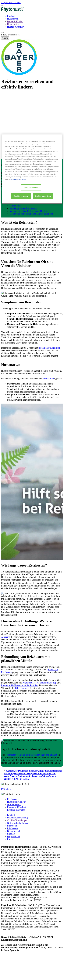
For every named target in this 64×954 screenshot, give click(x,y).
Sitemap (11, 833)
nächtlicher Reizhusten (49, 348)
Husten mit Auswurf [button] (16, 802)
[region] (32, 169)
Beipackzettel (13, 831)
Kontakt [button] (11, 815)
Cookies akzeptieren (43, 196)
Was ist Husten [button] (14, 804)
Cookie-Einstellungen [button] (17, 820)
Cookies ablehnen (21, 196)
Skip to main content (11, 2)
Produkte (11, 16)
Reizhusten (12, 799)
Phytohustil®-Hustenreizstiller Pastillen (19, 685)
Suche (4, 34)
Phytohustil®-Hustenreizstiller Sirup (39, 682)
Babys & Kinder (15, 21)
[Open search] (2, 32)
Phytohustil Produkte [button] (17, 807)
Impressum (12, 825)
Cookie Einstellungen (31, 187)
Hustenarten (12, 18)
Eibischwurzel (22, 688)
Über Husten (13, 24)
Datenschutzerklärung (17, 817)
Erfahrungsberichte (16, 810)
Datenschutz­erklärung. (18, 179)
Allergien (5, 637)
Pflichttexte (12, 828)
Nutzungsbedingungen (17, 823)
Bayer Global (13, 836)
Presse (10, 839)
